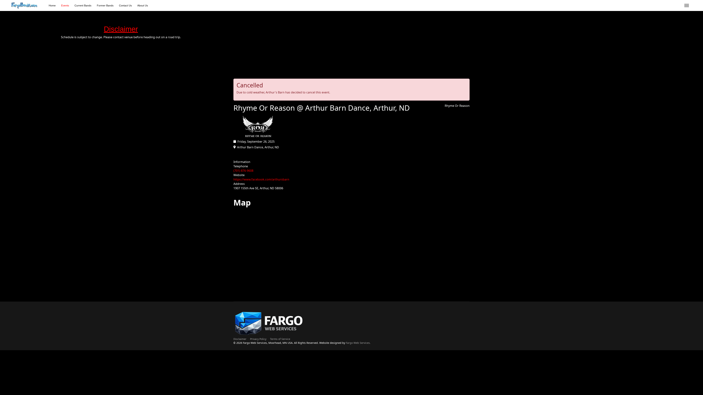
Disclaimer (239, 339)
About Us (142, 5)
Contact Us (125, 5)
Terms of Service (280, 339)
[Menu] (686, 5)
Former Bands (105, 5)
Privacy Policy (258, 339)
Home (52, 5)
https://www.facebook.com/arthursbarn (261, 179)
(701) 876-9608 (243, 171)
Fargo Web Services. (358, 343)
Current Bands (83, 5)
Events (65, 5)
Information (241, 162)
